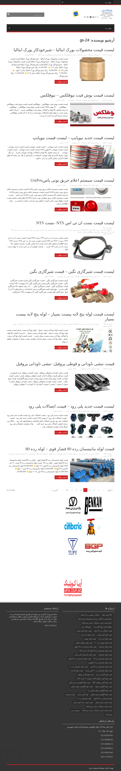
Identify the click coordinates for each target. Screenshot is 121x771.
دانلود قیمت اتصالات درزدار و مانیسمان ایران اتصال (95, 619)
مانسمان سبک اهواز (42, 454)
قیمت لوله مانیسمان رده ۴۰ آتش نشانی (98, 670)
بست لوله (61, 230)
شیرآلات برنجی (87, 55)
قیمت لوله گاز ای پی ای (104, 674)
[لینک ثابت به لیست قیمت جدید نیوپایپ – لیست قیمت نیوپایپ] (92, 168)
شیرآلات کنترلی (77, 55)
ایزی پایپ (90, 324)
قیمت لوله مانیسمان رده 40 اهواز (79, 659)
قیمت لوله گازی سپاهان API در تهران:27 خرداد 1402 (94, 678)
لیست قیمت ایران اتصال (103, 702)
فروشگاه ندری (86, 627)
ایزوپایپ (96, 324)
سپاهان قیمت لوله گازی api (103, 627)
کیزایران (60, 276)
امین (95, 276)
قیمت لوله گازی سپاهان (85, 674)
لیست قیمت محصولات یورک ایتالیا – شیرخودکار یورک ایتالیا (64, 49)
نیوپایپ (74, 143)
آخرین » (55, 490)
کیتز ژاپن (66, 276)
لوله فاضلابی (94, 100)
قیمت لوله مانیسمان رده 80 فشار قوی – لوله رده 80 (70, 449)
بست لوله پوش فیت (51, 230)
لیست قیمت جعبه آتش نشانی (83, 702)
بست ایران (76, 230)
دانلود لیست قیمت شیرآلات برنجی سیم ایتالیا (97, 623)
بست (101, 230)
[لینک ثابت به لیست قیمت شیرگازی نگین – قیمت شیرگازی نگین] (92, 302)
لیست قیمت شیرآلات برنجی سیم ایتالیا (99, 706)
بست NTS (96, 230)
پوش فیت (108, 714)
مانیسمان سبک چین (15, 454)
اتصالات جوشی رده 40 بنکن (90, 615)
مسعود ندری (75, 710)
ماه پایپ (27, 324)
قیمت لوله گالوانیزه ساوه (103, 686)
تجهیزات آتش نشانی (76, 185)
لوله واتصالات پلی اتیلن (73, 411)
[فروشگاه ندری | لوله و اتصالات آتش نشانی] (92, 16)
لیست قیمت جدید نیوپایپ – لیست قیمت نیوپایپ (73, 137)
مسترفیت (103, 232)
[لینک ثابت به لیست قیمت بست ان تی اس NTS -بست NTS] (92, 259)
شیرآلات (95, 55)
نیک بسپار (97, 232)
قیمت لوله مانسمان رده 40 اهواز (85, 647)
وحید (84, 232)
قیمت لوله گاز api (77, 670)
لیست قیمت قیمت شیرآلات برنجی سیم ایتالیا (97, 710)
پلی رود (97, 411)
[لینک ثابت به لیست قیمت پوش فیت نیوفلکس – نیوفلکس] (92, 126)
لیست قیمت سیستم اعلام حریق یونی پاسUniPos (72, 180)
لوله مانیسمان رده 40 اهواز (103, 698)
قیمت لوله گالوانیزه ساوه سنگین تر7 (100, 690)
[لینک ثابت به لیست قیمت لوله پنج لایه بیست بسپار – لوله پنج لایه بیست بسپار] (92, 352)
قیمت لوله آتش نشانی (104, 635)
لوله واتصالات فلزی (93, 369)
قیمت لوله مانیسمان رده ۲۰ (78, 667)
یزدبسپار (79, 232)
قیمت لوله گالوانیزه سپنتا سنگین (101, 694)
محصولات (83, 369)
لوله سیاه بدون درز (82, 454)
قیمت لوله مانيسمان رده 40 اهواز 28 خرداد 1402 (95, 651)
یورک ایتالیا (41, 55)
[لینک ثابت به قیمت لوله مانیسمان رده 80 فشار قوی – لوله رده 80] (92, 481)
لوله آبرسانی (94, 143)
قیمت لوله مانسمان (105, 647)
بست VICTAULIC (86, 230)
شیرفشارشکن (58, 55)
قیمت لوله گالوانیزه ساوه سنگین (82, 686)
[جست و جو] (9, 15)
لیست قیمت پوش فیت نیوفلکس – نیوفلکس (77, 95)
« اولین (110, 490)
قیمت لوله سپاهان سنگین (84, 643)
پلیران (42, 230)
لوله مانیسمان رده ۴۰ (84, 698)
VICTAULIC (108, 230)
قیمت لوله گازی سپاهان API (102, 682)
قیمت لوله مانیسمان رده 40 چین (101, 667)
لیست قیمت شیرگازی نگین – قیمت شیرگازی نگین (72, 271)
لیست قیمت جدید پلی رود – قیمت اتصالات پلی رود (71, 406)
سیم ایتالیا (90, 276)
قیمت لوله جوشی (90, 639)
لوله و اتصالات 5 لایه (83, 143)
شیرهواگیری (49, 55)
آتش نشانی (94, 185)
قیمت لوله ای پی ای (105, 639)
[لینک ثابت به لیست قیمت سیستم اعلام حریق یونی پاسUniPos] (92, 211)
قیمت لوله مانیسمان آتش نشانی (85, 655)
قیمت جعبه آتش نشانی (83, 631)
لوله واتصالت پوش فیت (82, 100)
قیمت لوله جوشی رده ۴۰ (103, 643)
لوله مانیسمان (70, 694)
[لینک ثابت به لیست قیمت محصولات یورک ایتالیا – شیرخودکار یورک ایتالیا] (92, 80)
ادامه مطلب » (61, 82)
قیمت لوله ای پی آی (87, 635)
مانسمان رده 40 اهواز (55, 454)
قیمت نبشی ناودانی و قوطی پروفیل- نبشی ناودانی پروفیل (65, 363)
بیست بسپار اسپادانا (79, 324)
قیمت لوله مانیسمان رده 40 (102, 659)
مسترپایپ (21, 324)
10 (67, 490)
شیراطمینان (67, 55)
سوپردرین (36, 230)
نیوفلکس (71, 100)
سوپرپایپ (70, 324)
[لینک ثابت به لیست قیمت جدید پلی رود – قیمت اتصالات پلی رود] (92, 437)
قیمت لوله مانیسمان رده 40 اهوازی (100, 663)
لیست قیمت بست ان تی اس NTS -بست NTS (75, 223)
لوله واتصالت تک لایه (37, 324)
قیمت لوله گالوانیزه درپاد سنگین (79, 682)
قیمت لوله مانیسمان (105, 655)
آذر (98, 276)
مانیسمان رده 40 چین (28, 454)
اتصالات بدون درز (93, 454)
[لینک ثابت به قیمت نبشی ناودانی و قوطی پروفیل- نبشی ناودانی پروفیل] (92, 394)
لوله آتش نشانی (82, 694)
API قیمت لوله (107, 615)
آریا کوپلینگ (86, 185)
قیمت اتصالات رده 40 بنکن (103, 631)
